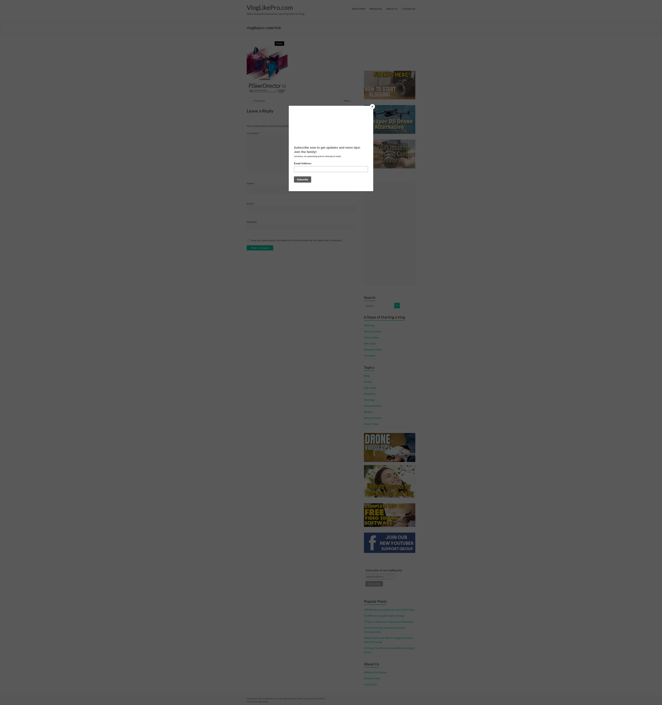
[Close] (372, 106)
